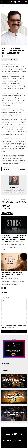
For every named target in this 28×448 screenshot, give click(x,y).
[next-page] (5, 288)
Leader (16, 168)
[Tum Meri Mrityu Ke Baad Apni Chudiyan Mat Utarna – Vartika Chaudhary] (14, 262)
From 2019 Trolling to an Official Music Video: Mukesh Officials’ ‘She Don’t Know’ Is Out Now (14, 381)
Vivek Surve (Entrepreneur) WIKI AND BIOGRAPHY (14, 413)
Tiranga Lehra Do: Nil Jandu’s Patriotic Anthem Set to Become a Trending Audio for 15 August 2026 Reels (14, 397)
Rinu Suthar (14, 187)
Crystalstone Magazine (7, 168)
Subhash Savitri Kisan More (18, 169)
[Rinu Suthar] (2, 56)
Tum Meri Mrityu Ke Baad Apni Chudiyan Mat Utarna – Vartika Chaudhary (12, 274)
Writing (3, 278)
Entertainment (4, 241)
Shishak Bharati (6, 169)
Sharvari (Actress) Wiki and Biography (21, 201)
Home (2, 6)
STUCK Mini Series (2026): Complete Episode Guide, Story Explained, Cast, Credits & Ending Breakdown (13, 237)
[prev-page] (2, 288)
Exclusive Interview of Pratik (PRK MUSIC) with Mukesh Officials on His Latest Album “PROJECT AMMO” (7, 204)
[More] (20, 59)
